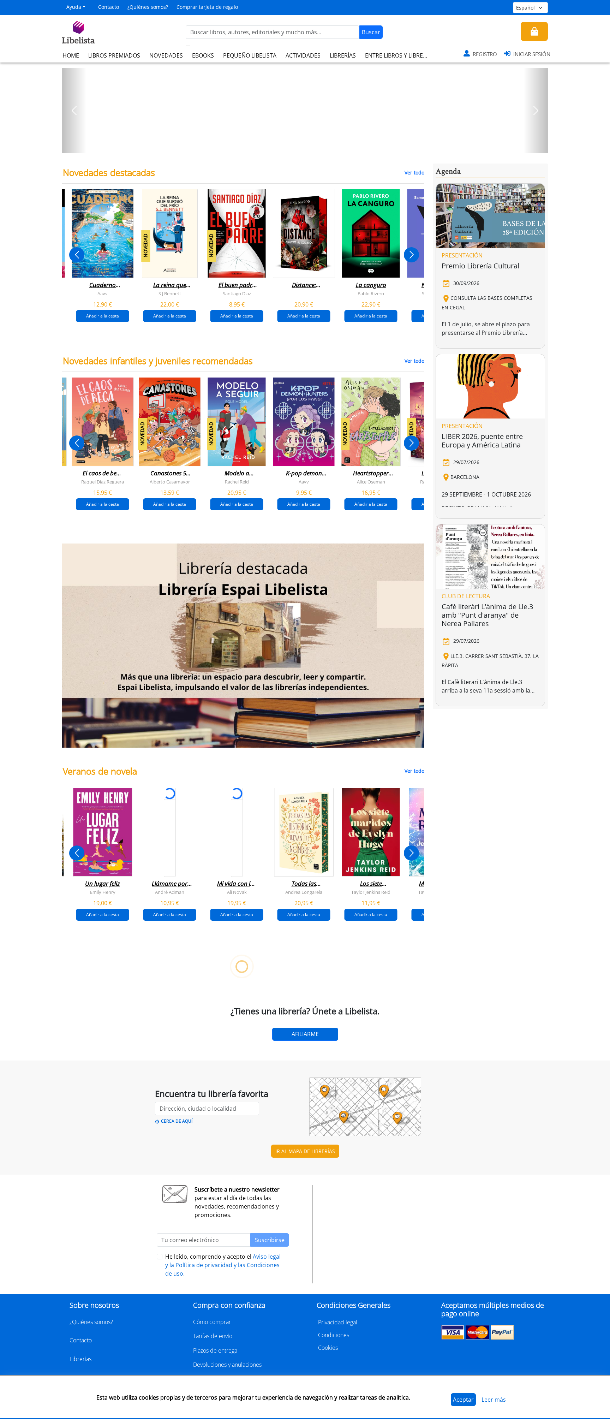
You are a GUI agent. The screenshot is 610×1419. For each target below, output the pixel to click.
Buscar (371, 32)
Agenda (448, 171)
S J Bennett (170, 293)
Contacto (108, 7)
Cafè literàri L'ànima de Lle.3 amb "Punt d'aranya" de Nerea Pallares (487, 615)
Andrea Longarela (303, 892)
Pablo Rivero (371, 293)
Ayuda (73, 7)
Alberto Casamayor (170, 482)
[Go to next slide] (411, 254)
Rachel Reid (237, 482)
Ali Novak (237, 892)
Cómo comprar (212, 1322)
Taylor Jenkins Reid (370, 892)
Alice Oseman (371, 482)
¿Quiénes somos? (147, 7)
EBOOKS (203, 55)
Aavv (102, 293)
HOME (70, 55)
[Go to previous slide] (76, 254)
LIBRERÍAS (343, 55)
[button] (74, 110)
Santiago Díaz (237, 293)
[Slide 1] (301, 145)
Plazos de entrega (215, 1350)
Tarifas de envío (212, 1336)
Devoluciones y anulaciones (227, 1364)
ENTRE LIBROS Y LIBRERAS (399, 55)
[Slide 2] (309, 145)
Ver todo (414, 172)
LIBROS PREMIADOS (114, 55)
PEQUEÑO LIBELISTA (249, 55)
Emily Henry (102, 892)
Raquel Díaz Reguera (102, 482)
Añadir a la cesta (102, 316)
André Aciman (169, 892)
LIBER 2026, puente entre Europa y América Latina (482, 441)
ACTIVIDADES (303, 55)
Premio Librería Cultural (480, 266)
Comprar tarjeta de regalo (207, 7)
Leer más (494, 1399)
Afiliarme (305, 1034)
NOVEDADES (166, 55)
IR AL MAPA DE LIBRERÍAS (305, 1151)
